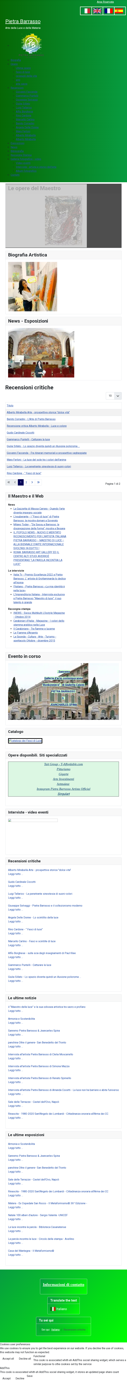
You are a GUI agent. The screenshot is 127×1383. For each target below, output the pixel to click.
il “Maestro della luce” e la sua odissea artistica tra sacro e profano (46, 1006)
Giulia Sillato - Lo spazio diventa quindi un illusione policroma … (44, 976)
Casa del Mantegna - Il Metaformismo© (31, 1250)
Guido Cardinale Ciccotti (22, 881)
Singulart (64, 794)
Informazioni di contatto (63, 1284)
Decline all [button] (25, 1358)
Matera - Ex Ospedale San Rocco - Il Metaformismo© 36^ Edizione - (47, 1203)
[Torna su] (121, 1376)
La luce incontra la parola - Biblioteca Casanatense (37, 1227)
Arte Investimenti (63, 779)
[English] (97, 10)
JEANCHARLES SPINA (63, 704)
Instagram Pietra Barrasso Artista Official (63, 789)
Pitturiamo (63, 769)
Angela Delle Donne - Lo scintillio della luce (33, 917)
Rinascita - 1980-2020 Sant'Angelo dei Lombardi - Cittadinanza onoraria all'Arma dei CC (58, 1113)
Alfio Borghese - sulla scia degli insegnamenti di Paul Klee (42, 953)
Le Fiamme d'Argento (25, 632)
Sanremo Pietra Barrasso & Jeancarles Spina (34, 1030)
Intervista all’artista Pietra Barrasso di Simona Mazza (38, 1066)
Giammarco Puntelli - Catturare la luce (29, 965)
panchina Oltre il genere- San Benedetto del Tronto (37, 1042)
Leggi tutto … (15, 874)
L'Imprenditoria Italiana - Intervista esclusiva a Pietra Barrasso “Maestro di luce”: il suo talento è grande (39, 598)
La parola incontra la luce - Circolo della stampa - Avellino (41, 1239)
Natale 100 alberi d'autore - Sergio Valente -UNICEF (38, 1215)
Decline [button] (20, 1378)
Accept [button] (6, 1378)
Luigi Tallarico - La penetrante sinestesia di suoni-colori (40, 893)
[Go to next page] (32, 482)
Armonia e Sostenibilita (21, 1018)
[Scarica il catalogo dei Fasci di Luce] (25, 740)
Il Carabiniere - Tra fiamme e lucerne (34, 628)
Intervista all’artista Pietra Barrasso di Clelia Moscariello (41, 1054)
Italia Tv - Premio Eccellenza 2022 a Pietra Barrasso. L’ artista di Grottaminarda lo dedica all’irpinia (39, 578)
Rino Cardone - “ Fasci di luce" (25, 929)
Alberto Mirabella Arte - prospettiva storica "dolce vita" (39, 870)
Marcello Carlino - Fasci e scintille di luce (32, 941)
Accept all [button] (8, 1358)
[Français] (108, 10)
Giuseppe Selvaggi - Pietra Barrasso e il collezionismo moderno (45, 905)
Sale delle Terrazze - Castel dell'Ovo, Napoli (33, 1101)
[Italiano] (86, 10)
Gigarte (63, 774)
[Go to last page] (38, 482)
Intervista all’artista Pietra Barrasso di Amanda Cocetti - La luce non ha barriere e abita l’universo (63, 1090)
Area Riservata (105, 1)
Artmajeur (63, 784)
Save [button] (30, 1376)
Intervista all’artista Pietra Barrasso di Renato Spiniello (39, 1078)
